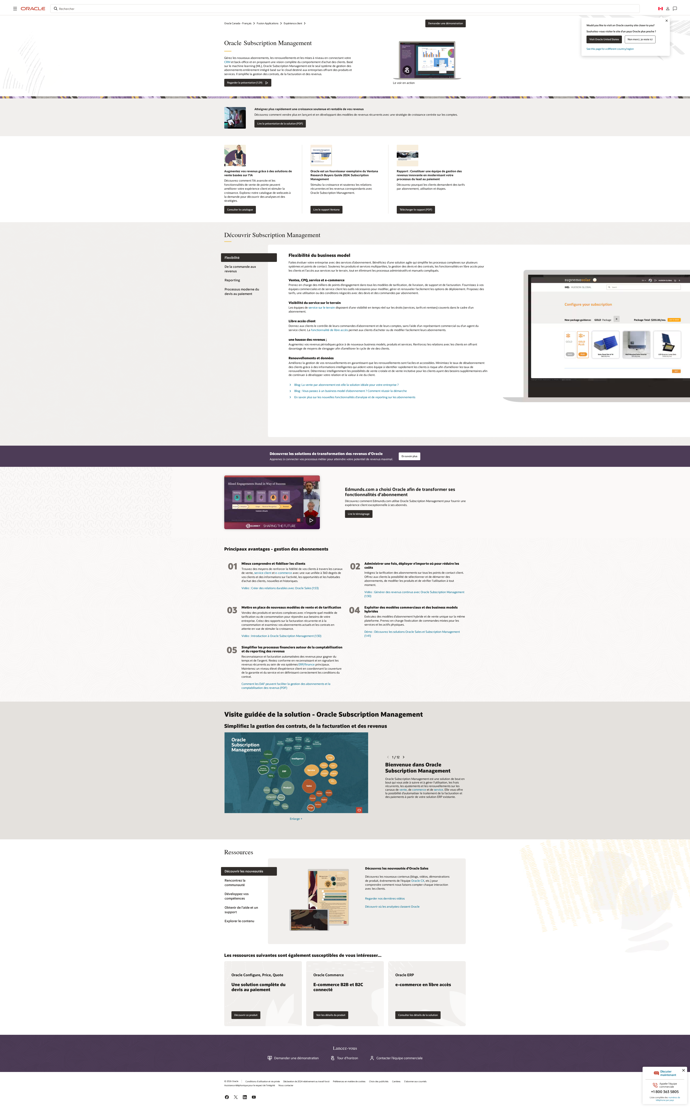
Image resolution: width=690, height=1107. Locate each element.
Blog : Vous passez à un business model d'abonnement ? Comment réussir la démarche (350, 391)
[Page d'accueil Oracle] (33, 8)
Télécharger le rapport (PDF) (416, 209)
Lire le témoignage (359, 514)
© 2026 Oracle (231, 1081)
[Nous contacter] (675, 8)
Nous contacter (286, 1085)
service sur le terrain (322, 307)
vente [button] (403, 789)
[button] (15, 8)
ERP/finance (306, 664)
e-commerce (283, 573)
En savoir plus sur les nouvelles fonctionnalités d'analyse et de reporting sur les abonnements (354, 397)
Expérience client (293, 23)
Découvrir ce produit (245, 1015)
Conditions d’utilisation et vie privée (262, 1081)
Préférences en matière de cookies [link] (349, 1081)
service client (262, 573)
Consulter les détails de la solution (418, 1015)
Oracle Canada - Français (238, 23)
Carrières (396, 1081)
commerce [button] (419, 789)
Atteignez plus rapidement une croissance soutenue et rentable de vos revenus (309, 109)
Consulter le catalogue (240, 209)
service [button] (438, 789)
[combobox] (345, 8)
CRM (227, 62)
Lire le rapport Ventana (326, 209)
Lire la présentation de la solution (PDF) (280, 123)
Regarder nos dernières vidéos (385, 898)
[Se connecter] (668, 8)
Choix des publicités (378, 1081)
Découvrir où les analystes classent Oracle (392, 906)
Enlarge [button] (296, 819)
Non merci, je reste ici (640, 39)
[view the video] (272, 502)
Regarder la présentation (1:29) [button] (244, 82)
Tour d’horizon (347, 1058)
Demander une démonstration (296, 1058)
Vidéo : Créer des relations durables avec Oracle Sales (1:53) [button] (280, 588)
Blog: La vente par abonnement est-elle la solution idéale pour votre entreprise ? (346, 385)
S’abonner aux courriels (415, 1081)
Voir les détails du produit (330, 1015)
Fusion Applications (268, 23)
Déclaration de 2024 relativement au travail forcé (306, 1081)
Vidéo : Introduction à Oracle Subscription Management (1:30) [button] (281, 636)
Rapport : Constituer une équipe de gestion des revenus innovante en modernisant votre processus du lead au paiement (429, 175)
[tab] (249, 257)
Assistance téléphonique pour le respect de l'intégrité (249, 1085)
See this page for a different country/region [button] (610, 48)
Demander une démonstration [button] (445, 23)
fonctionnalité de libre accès (329, 330)
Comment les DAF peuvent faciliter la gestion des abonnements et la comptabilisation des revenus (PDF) (286, 686)
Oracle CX (417, 880)
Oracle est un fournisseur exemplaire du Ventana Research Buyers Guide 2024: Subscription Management (344, 175)
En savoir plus (409, 456)
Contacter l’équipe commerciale (399, 1058)
